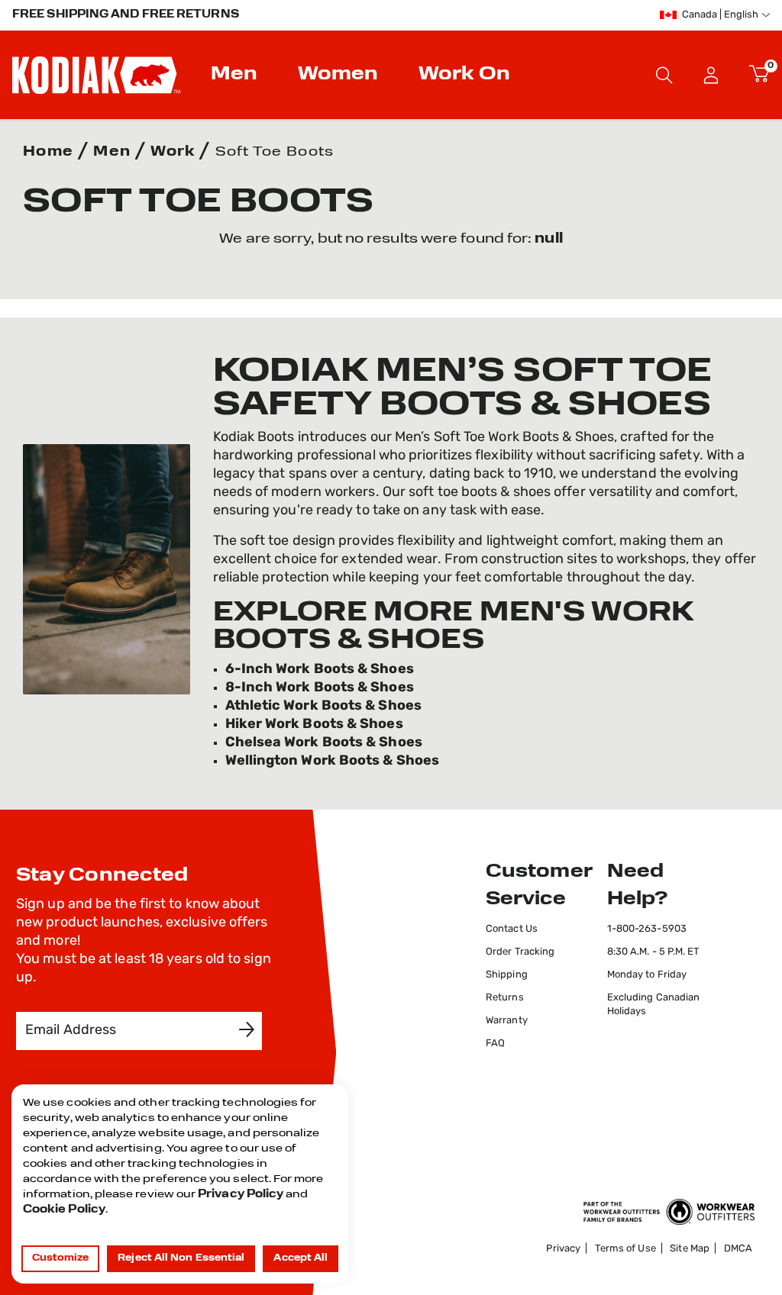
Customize (60, 1258)
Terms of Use (625, 1249)
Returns (505, 998)
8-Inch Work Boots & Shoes (319, 688)
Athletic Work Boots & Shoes (323, 707)
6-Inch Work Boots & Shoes (319, 670)
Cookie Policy (64, 1210)
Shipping (507, 975)
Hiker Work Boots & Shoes (314, 725)
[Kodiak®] (96, 75)
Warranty (507, 1021)
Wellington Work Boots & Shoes (332, 761)
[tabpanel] (391, 239)
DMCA (738, 1249)
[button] (711, 75)
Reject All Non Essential (181, 1258)
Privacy (563, 1249)
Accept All (300, 1258)
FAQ (495, 1044)
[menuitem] (236, 75)
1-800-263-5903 (647, 929)
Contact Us (512, 929)
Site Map (689, 1249)
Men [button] (234, 75)
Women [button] (338, 75)
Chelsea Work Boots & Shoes (323, 743)
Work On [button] (464, 75)
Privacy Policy (240, 1194)
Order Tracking (520, 952)
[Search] (664, 75)
